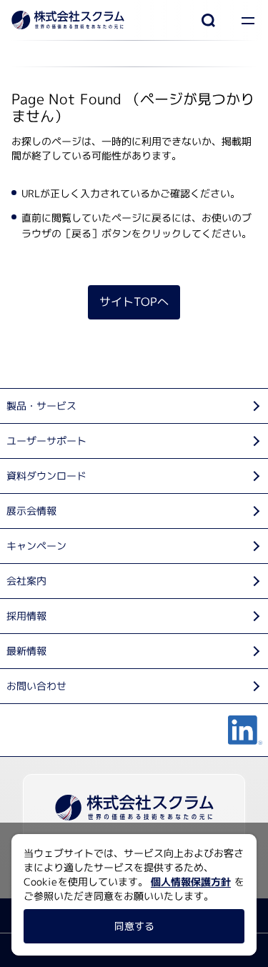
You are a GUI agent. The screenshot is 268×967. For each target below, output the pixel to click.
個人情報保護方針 (191, 881)
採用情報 (26, 616)
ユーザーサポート (46, 440)
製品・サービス (41, 405)
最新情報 (26, 651)
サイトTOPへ (134, 302)
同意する (134, 926)
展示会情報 (31, 510)
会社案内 (26, 580)
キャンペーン (36, 545)
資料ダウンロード (46, 475)
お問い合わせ (36, 686)
